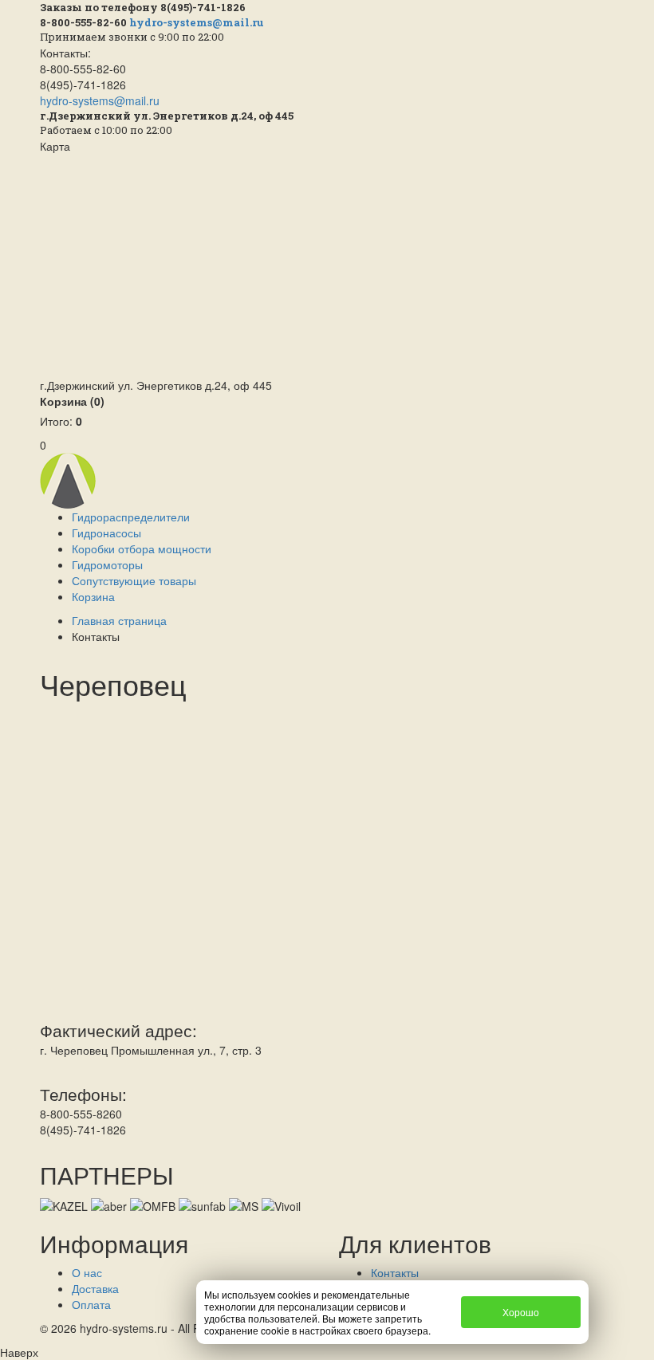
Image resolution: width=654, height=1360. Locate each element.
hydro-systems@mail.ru (196, 22)
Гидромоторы (107, 564)
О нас (87, 1272)
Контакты (395, 1272)
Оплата (91, 1304)
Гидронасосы (106, 532)
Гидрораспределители (131, 517)
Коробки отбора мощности (141, 548)
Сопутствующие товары (134, 580)
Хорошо (520, 1312)
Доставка (95, 1288)
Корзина (72, 401)
